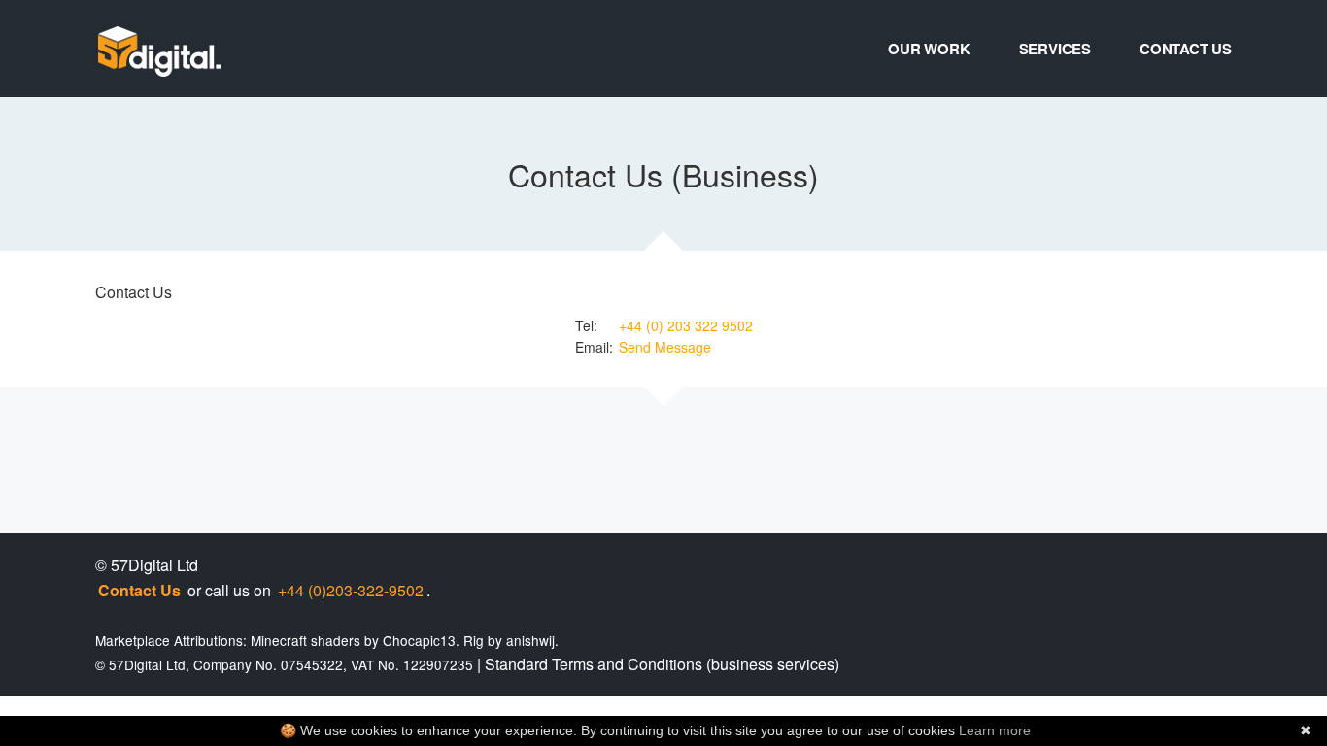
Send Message (665, 346)
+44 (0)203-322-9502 (351, 590)
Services (1055, 48)
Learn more (995, 730)
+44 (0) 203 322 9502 (686, 325)
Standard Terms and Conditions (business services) (662, 664)
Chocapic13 (419, 640)
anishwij (530, 640)
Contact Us (1186, 48)
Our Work (929, 48)
